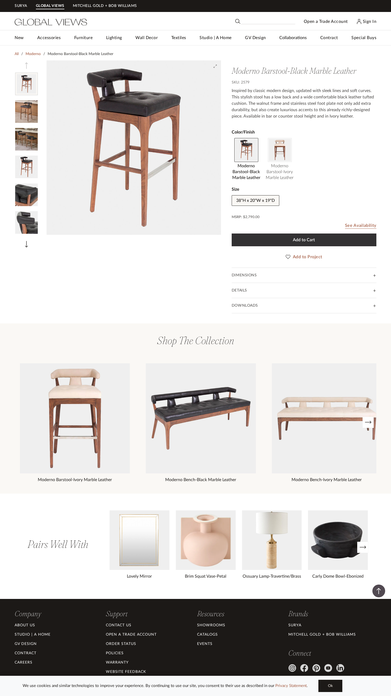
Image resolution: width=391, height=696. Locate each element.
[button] (49, 37)
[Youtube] (328, 668)
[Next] (368, 422)
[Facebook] (304, 668)
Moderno (33, 54)
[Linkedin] (340, 668)
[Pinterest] (316, 668)
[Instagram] (292, 668)
